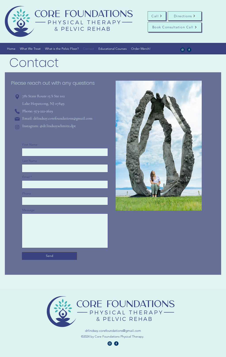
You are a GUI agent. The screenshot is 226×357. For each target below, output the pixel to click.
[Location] (17, 96)
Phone (26, 193)
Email (26, 176)
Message (28, 210)
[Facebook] (189, 50)
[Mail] (17, 119)
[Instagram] (182, 50)
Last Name (29, 160)
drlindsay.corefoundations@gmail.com (62, 118)
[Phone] (17, 111)
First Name (30, 144)
